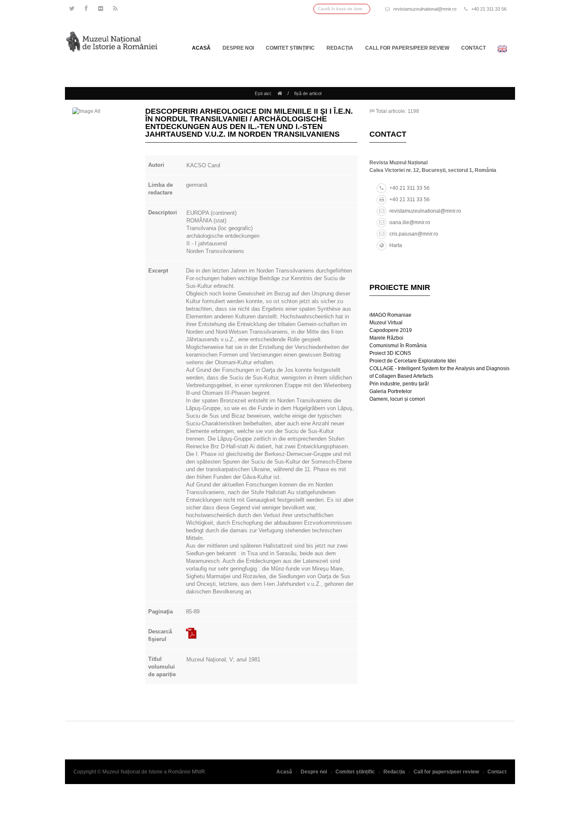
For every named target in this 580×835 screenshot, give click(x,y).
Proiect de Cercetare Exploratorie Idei (412, 361)
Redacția (340, 48)
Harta (395, 245)
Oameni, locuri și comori (397, 399)
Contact (473, 48)
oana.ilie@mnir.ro (409, 222)
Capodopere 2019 (390, 330)
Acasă (201, 48)
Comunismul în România (398, 346)
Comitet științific (290, 48)
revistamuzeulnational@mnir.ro (424, 8)
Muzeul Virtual (386, 323)
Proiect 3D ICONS (390, 353)
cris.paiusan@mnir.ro (413, 234)
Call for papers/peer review (407, 48)
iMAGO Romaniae (390, 315)
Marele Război (386, 338)
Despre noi (238, 48)
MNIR (198, 772)
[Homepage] (279, 93)
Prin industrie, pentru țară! (399, 384)
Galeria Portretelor (390, 391)
